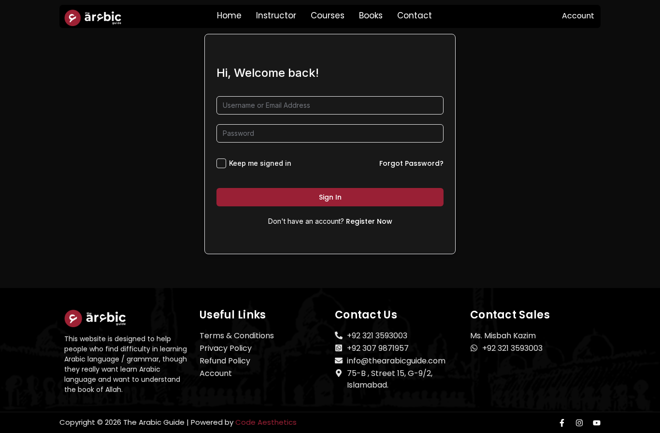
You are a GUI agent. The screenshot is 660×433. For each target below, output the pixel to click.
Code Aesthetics (266, 422)
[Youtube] (597, 423)
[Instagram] (579, 423)
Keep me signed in (260, 163)
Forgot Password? (411, 163)
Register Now (369, 221)
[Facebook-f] (562, 423)
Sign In (330, 197)
